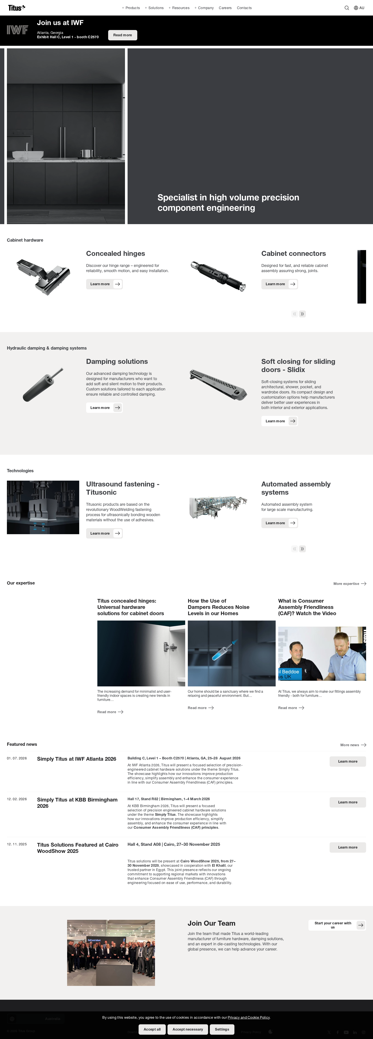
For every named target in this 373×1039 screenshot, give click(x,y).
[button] (302, 313)
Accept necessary (188, 1029)
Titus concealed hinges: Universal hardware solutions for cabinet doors (130, 607)
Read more (122, 35)
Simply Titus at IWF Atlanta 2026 (76, 759)
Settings (222, 1029)
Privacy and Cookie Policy (249, 1018)
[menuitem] (224, 7)
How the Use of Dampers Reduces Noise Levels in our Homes (219, 607)
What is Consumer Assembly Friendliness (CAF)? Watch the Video (307, 607)
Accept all (152, 1029)
